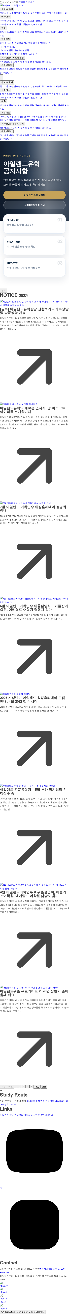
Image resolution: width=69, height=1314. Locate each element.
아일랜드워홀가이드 (10, 31)
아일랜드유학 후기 (37, 13)
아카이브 (49, 1114)
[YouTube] (34, 1184)
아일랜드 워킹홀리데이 (56, 1100)
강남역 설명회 (20, 61)
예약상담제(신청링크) (49, 1268)
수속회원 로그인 (27, 1)
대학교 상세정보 (8, 43)
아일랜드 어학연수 (36, 1100)
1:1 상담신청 (6, 61)
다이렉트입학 (6, 50)
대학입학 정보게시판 (10, 53)
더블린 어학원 (41, 20)
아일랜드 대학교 (22, 1114)
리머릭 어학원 (14, 24)
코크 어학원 (55, 20)
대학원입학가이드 (42, 43)
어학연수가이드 (7, 20)
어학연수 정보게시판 (32, 24)
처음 (3, 1086)
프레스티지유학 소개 (57, 13)
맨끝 (44, 1086)
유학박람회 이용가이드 (48, 69)
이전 (10, 1086)
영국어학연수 (37, 1114)
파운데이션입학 (21, 50)
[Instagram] (34, 1258)
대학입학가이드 (7, 46)
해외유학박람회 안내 (34, 205)
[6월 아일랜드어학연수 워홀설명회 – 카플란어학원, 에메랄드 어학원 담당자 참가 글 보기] (34, 602)
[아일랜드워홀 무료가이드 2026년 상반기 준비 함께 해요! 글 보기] (29, 987)
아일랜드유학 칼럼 (18, 13)
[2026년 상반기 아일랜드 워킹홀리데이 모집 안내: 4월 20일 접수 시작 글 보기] (15, 694)
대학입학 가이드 (8, 1104)
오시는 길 (46, 61)
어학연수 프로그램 (25, 20)
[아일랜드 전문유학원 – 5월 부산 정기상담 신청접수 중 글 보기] (27, 785)
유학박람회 (6, 65)
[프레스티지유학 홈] (11, 5)
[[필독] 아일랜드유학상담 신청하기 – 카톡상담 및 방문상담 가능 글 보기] (34, 305)
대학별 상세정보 (29, 53)
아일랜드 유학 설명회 (34, 195)
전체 (3, 290)
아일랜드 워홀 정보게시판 (33, 31)
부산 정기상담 (34, 61)
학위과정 (5, 39)
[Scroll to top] (1, 1090)
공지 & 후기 (7, 9)
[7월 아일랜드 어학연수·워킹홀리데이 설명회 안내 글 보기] (25, 503)
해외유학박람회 (7, 69)
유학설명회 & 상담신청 (12, 57)
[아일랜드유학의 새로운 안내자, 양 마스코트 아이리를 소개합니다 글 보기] (18, 404)
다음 (37, 1086)
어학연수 (5, 16)
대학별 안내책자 (24, 43)
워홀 (3, 28)
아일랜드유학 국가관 (26, 69)
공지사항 (4, 13)
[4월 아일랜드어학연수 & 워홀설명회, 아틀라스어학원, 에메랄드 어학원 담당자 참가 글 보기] (34, 888)
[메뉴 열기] (1, 77)
